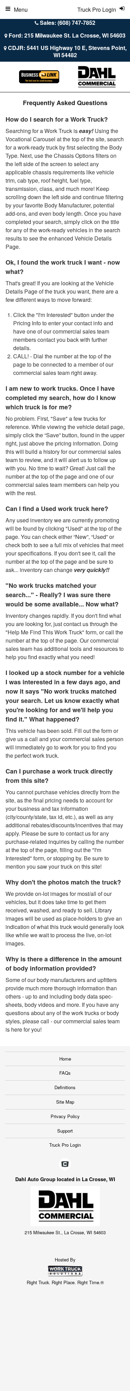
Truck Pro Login (65, 1145)
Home (65, 1058)
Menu (21, 9)
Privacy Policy (65, 1116)
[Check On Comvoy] (65, 1164)
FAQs (65, 1073)
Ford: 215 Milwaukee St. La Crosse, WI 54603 (67, 35)
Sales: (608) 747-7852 (67, 23)
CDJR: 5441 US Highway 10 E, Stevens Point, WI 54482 (67, 51)
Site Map (65, 1101)
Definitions (65, 1087)
